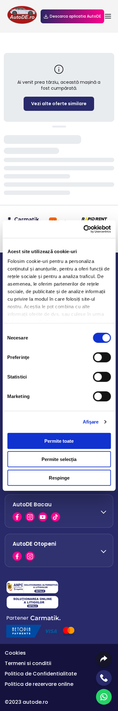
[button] (59, 510)
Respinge (59, 477)
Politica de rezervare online (39, 684)
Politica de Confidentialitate (41, 673)
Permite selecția (59, 459)
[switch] (102, 357)
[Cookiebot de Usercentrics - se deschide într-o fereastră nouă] (84, 229)
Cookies (15, 653)
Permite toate (59, 440)
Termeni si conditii (28, 663)
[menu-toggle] (108, 16)
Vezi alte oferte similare (59, 103)
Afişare (91, 421)
